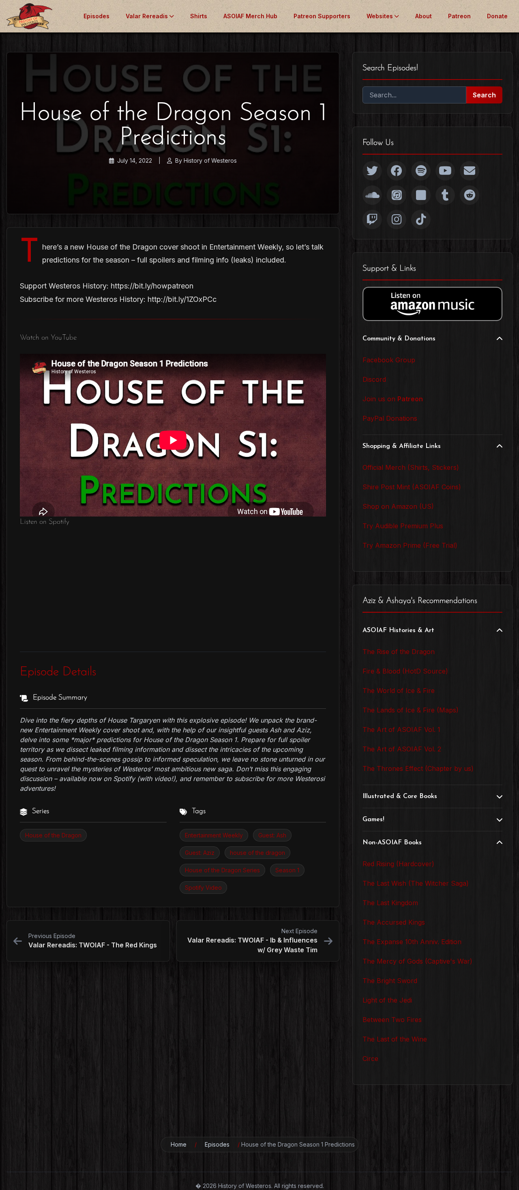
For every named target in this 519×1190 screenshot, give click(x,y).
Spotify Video (203, 887)
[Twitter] (372, 171)
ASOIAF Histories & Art (398, 630)
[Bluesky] (421, 195)
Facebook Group (388, 360)
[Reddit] (469, 195)
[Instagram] (396, 219)
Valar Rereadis (147, 16)
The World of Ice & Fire (398, 690)
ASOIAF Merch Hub (250, 16)
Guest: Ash (272, 835)
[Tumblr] (445, 195)
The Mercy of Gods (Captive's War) (417, 961)
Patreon (459, 16)
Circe (370, 1058)
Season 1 (287, 870)
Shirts (198, 16)
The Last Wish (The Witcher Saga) (415, 883)
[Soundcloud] (372, 195)
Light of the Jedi (387, 1000)
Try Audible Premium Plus (402, 526)
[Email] (469, 171)
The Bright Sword (389, 981)
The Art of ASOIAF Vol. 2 (401, 749)
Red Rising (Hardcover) (398, 864)
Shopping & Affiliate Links (401, 446)
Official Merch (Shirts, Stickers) (410, 467)
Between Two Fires (392, 1020)
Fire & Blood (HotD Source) (405, 671)
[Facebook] (396, 171)
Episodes (96, 16)
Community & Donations (398, 339)
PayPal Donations (389, 418)
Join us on (392, 399)
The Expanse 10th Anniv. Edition (411, 942)
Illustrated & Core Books (399, 796)
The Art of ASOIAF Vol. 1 (401, 729)
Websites (380, 16)
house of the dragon (257, 852)
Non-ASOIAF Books (392, 842)
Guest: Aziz (199, 852)
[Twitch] (372, 219)
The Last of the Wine (394, 1039)
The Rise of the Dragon (398, 652)
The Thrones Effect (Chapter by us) (418, 768)
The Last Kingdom (390, 903)
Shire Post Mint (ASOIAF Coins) (411, 487)
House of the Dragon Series (222, 870)
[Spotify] (421, 171)
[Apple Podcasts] (396, 195)
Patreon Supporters (322, 16)
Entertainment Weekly (214, 835)
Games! (373, 819)
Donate (497, 16)
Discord (374, 379)
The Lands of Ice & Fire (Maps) (410, 710)
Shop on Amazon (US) (398, 506)
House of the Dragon (53, 835)
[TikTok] (421, 219)
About (423, 16)
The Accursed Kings (393, 922)
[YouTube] (445, 171)
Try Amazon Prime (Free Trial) (409, 545)
